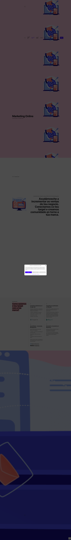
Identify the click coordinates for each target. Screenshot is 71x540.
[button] (45, 265)
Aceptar (28, 272)
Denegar (35, 272)
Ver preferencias (42, 272)
